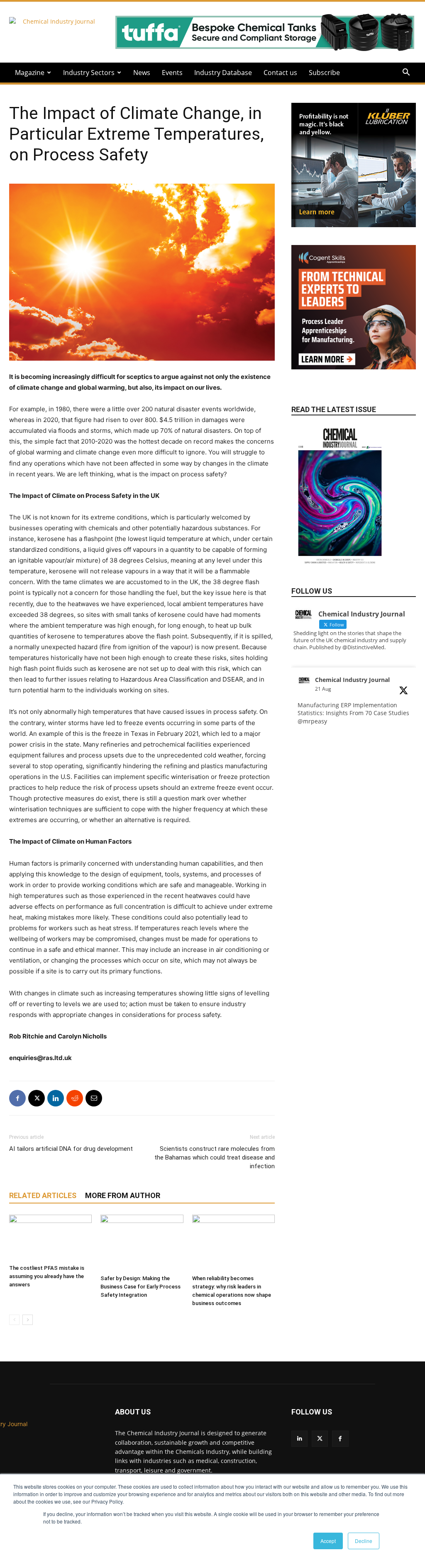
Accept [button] (328, 1540)
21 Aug (323, 688)
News (141, 72)
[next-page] (27, 1320)
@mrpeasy (312, 721)
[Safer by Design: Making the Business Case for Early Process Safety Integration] (141, 1243)
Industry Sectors (89, 72)
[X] (36, 1098)
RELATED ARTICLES (42, 1195)
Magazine (29, 72)
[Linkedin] (55, 1098)
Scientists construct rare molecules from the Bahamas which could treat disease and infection (214, 1157)
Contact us (280, 72)
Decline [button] (363, 1540)
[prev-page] (14, 1320)
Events (172, 72)
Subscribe (324, 72)
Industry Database (223, 72)
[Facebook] (17, 1098)
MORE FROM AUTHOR (122, 1195)
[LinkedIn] (299, 1439)
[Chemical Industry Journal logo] (53, 1471)
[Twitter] (320, 1439)
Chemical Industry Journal (352, 680)
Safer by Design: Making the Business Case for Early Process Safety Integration (140, 1286)
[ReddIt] (74, 1098)
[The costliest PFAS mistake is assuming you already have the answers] (50, 1238)
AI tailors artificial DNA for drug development (71, 1148)
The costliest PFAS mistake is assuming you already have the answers (46, 1276)
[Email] (93, 1098)
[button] (406, 73)
